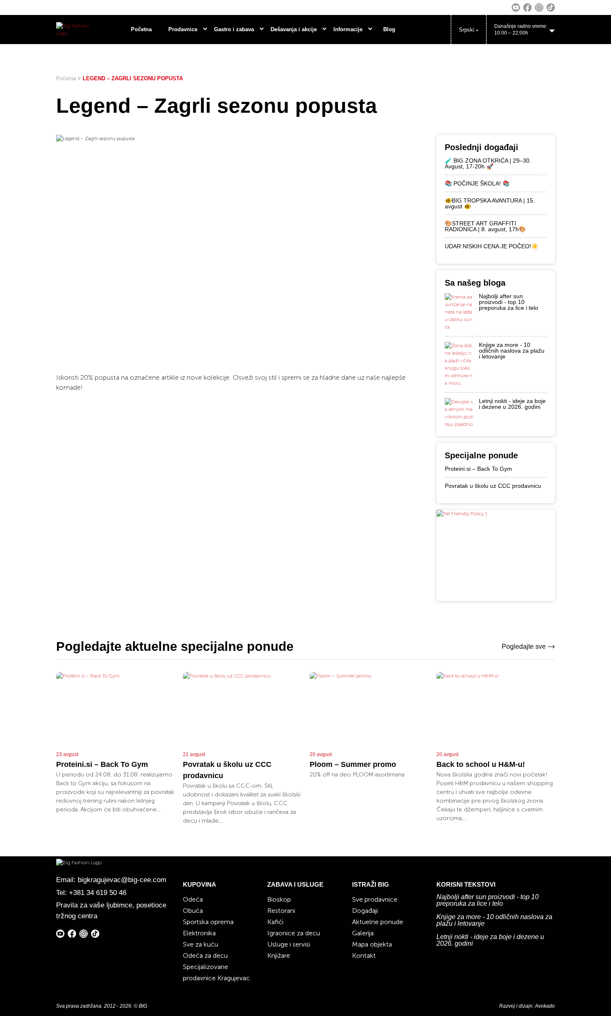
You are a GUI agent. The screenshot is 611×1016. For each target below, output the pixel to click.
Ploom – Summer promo (353, 764)
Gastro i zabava (234, 29)
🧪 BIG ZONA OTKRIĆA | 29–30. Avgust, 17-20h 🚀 (488, 163)
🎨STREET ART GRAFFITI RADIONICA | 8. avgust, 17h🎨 (485, 226)
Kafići (275, 922)
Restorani (281, 911)
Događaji (365, 911)
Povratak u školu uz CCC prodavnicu (493, 485)
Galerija (363, 933)
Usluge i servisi (288, 944)
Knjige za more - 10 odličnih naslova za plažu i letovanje (511, 350)
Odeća (193, 899)
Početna (141, 29)
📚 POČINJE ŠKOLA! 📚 (477, 183)
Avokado (545, 1006)
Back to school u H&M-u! (480, 764)
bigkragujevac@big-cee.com (122, 880)
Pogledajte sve (524, 646)
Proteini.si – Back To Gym (478, 468)
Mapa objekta (372, 944)
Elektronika (199, 933)
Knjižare (278, 955)
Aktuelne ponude (377, 922)
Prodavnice (182, 29)
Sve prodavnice (374, 899)
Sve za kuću (200, 944)
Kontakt (364, 955)
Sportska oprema (208, 922)
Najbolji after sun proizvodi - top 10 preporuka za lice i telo (508, 302)
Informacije (347, 29)
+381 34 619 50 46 (97, 893)
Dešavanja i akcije (294, 29)
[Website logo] (73, 29)
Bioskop (279, 899)
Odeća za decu (205, 955)
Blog (389, 29)
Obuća (193, 911)
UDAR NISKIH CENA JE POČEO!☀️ (491, 246)
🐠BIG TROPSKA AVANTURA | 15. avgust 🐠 (490, 203)
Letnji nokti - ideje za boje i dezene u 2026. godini (512, 404)
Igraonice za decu (293, 933)
